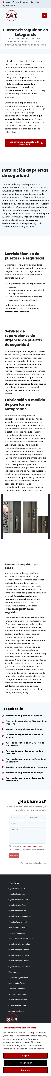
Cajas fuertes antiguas (17, 911)
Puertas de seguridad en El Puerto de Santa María (25, 744)
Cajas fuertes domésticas (18, 900)
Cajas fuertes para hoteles (18, 955)
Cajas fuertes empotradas (18, 922)
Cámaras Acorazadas (16, 933)
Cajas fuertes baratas (16, 894)
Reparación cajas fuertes (18, 978)
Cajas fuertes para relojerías (19, 966)
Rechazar (25, 1070)
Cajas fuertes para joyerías (18, 950)
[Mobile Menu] (44, 15)
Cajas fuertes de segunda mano (20, 916)
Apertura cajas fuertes (17, 983)
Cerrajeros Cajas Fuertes (17, 994)
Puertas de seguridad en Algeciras (24, 715)
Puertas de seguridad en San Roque (24, 772)
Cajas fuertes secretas (17, 1005)
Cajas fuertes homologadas (19, 944)
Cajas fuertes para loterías (18, 961)
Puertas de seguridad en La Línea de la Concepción (26, 760)
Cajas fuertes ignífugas (17, 905)
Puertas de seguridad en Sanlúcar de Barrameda (25, 779)
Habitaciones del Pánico (17, 927)
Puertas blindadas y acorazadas (20, 939)
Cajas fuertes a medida (17, 888)
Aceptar (25, 1055)
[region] (25, 1049)
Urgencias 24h (13, 972)
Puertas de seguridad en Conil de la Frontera (24, 736)
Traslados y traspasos (17, 989)
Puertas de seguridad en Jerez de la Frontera (24, 752)
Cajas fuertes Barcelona (17, 1000)
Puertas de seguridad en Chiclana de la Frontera (26, 722)
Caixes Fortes (13, 883)
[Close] (48, 1025)
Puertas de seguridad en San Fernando (26, 767)
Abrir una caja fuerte (16, 1011)
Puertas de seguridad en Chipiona (24, 729)
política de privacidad (32, 846)
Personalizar (25, 1063)
